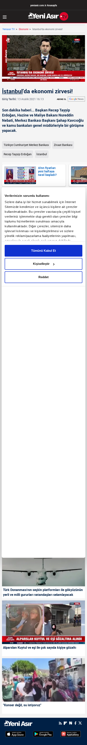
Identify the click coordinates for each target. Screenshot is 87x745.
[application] (43, 372)
